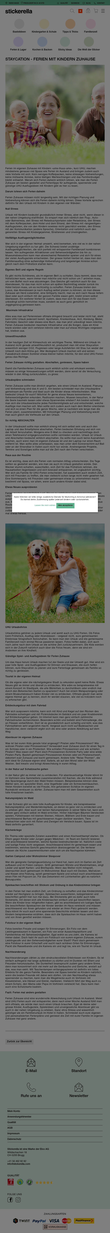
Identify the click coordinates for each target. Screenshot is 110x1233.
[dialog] (55, 616)
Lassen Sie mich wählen (45, 505)
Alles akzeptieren (65, 505)
